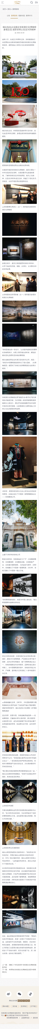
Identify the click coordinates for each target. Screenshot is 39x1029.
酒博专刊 (29, 15)
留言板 (15, 1006)
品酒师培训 (25, 1018)
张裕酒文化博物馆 (7, 1013)
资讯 (9, 9)
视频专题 (21, 15)
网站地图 (6, 1006)
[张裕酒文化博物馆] (17, 2)
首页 (4, 9)
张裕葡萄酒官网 (12, 1018)
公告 (8, 15)
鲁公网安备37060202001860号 (17, 1015)
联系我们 (24, 1006)
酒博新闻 (15, 9)
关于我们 (33, 1006)
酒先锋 (35, 1018)
